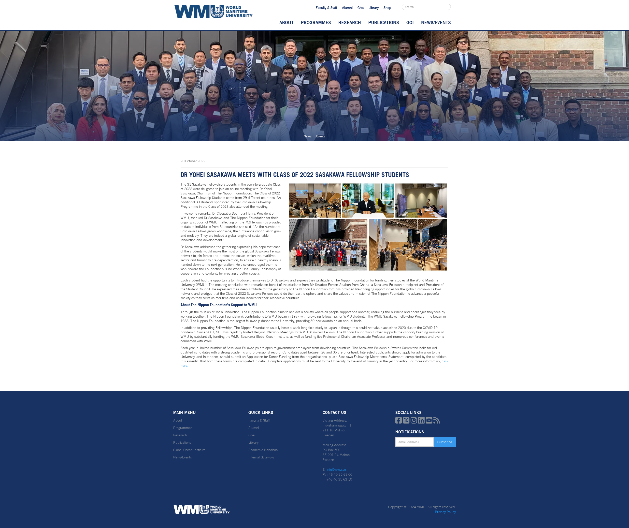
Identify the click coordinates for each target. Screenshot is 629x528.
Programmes (316, 22)
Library (374, 8)
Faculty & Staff (326, 8)
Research (349, 22)
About (286, 22)
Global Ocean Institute (189, 450)
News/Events (182, 457)
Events (320, 136)
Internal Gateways (261, 457)
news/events (436, 22)
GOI (410, 22)
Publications (383, 22)
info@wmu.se (336, 469)
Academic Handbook (263, 450)
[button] (286, 22)
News (307, 136)
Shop (387, 8)
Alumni (347, 8)
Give (360, 8)
